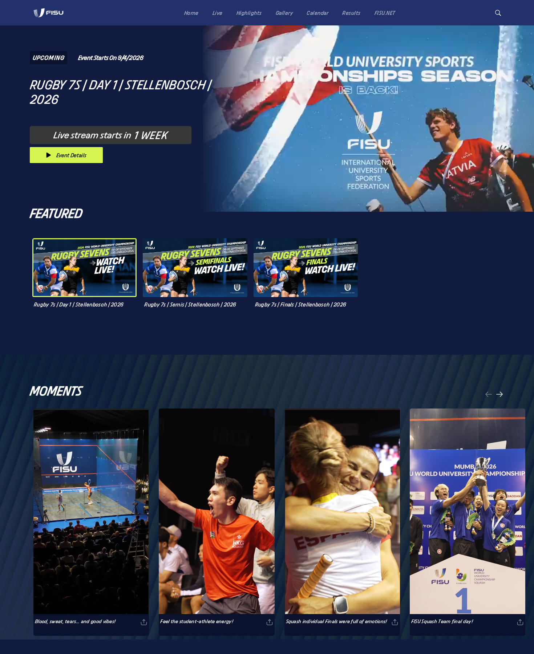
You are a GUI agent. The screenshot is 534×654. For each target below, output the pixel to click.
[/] (48, 19)
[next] (499, 395)
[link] (48, 12)
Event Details (71, 155)
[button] (498, 13)
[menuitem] (190, 12)
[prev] (488, 395)
